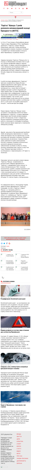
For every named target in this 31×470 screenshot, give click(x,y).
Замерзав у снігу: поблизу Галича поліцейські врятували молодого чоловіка (14, 368)
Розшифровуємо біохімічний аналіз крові (13, 299)
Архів (7, 246)
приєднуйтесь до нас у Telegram (15, 239)
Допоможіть (21, 461)
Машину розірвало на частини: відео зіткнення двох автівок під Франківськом (15, 331)
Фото (18, 453)
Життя (19, 436)
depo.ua (19, 463)
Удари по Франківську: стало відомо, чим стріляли (13, 406)
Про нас (19, 456)
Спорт (19, 444)
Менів (17, 39)
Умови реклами (22, 458)
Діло (18, 439)
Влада (19, 434)
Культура (20, 441)
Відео (19, 451)
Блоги (19, 446)
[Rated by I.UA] (4, 467)
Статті (19, 448)
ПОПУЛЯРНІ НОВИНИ (8, 281)
